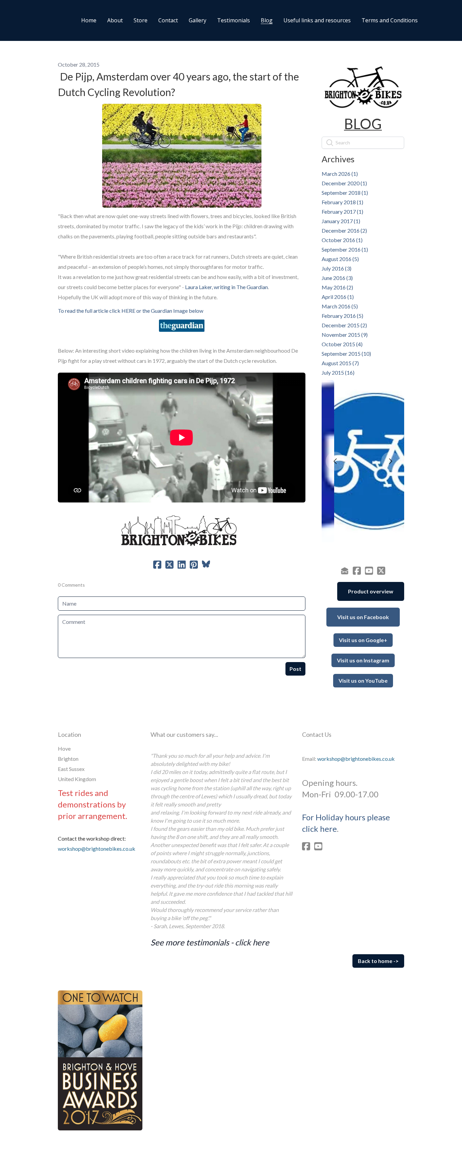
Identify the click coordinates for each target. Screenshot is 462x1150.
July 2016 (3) (336, 268)
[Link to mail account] (345, 570)
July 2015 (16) (338, 372)
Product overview (370, 591)
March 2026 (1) (340, 173)
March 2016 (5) (340, 306)
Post (295, 668)
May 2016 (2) (337, 287)
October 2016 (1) (342, 240)
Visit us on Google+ (363, 640)
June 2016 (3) (337, 278)
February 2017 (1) (342, 211)
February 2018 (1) (342, 202)
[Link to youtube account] (369, 570)
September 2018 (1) (345, 192)
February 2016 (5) (342, 315)
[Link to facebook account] (357, 570)
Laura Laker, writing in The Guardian (226, 287)
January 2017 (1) (341, 221)
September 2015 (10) (346, 353)
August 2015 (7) (340, 363)
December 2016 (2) (344, 230)
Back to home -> (378, 961)
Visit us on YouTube (363, 680)
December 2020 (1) (344, 183)
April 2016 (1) (338, 297)
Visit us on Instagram (363, 660)
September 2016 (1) (345, 249)
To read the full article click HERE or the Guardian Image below (130, 310)
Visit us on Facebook (363, 617)
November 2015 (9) (345, 334)
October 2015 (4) (342, 344)
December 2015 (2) (344, 325)
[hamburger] (31, 20)
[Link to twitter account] (381, 570)
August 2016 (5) (340, 259)
